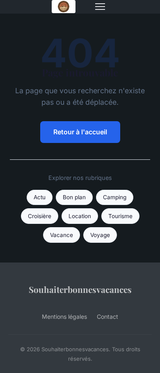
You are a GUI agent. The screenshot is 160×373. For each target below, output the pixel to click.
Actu (40, 197)
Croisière (39, 216)
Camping (114, 197)
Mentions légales (64, 316)
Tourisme (120, 216)
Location (80, 216)
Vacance (61, 235)
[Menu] (100, 6)
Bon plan (74, 197)
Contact (107, 316)
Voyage (100, 235)
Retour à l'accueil (80, 132)
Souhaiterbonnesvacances (80, 289)
